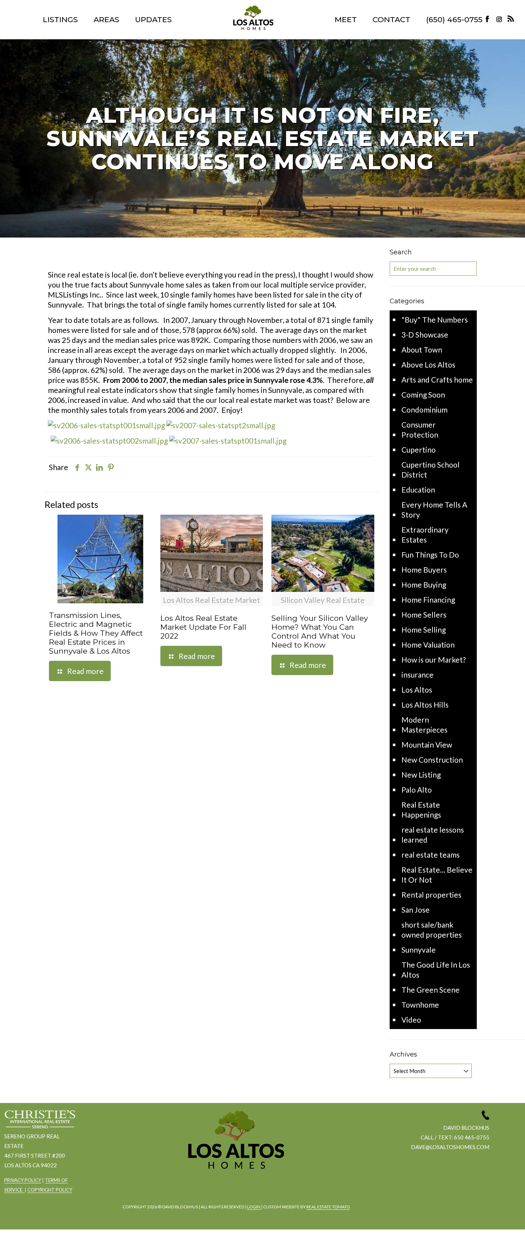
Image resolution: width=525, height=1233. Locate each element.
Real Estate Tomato (328, 1206)
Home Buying (423, 584)
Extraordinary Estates (425, 534)
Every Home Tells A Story (434, 509)
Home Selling (423, 629)
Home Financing (428, 599)
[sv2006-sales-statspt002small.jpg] (109, 440)
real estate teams (430, 854)
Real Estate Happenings (421, 809)
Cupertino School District (430, 469)
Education (418, 489)
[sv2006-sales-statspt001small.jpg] (106, 425)
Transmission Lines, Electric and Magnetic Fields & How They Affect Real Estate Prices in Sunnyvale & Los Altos (96, 633)
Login (254, 1206)
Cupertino (418, 449)
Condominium (424, 409)
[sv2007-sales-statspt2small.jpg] (220, 425)
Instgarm (234, 1188)
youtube (254, 1188)
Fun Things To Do (430, 554)
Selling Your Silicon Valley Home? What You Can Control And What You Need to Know (319, 631)
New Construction (432, 759)
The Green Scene (430, 989)
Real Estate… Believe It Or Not (436, 874)
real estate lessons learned (432, 834)
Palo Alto (416, 789)
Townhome (420, 1004)
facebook (215, 1188)
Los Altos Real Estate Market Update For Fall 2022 (203, 627)
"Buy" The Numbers (434, 319)
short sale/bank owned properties (431, 929)
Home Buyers (424, 569)
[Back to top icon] (490, 1218)
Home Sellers (423, 614)
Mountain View (426, 744)
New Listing (421, 774)
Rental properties (431, 894)
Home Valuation (428, 644)
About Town (421, 349)
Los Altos (416, 689)
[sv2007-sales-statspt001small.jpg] (227, 440)
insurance (417, 674)
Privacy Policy (22, 1180)
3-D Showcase (424, 334)
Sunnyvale (418, 949)
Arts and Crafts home (437, 379)
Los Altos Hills (425, 704)
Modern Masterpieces (424, 724)
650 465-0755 (471, 1137)
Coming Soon (423, 394)
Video (411, 1019)
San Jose (415, 909)
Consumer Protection (419, 429)
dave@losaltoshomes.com (450, 1147)
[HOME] (253, 17)
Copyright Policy (50, 1190)
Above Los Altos (428, 364)
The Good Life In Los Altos (435, 969)
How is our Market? (433, 659)
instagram (500, 18)
